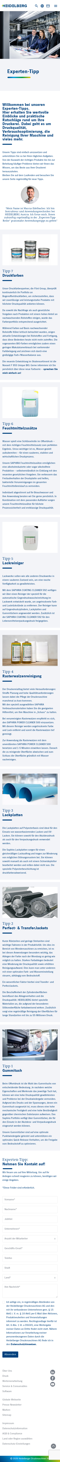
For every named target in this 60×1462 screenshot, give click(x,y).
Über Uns (7, 1371)
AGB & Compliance (12, 1433)
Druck (5, 1376)
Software (7, 1391)
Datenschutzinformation (14, 1428)
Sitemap (6, 1415)
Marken (6, 1410)
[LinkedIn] (52, 1372)
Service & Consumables (14, 1386)
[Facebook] (52, 1378)
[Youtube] (52, 1384)
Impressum (8, 1423)
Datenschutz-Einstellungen (16, 1444)
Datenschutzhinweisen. (24, 1344)
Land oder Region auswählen (17, 1439)
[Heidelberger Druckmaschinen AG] (14, 5)
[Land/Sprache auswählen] (42, 6)
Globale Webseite (11, 1400)
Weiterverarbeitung (12, 1381)
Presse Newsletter (11, 1405)
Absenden (10, 1354)
